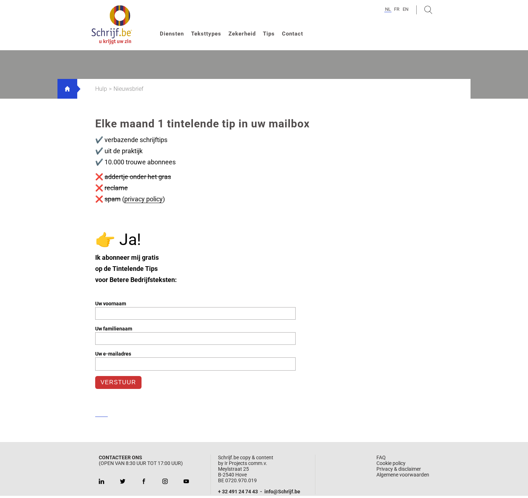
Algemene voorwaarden (402, 475)
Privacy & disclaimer (398, 469)
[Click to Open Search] (428, 9)
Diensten (172, 33)
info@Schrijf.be (282, 491)
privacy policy (143, 199)
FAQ (381, 457)
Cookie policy (391, 463)
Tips (269, 33)
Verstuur (118, 382)
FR (396, 9)
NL (388, 9)
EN (405, 9)
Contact (292, 33)
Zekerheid (242, 33)
